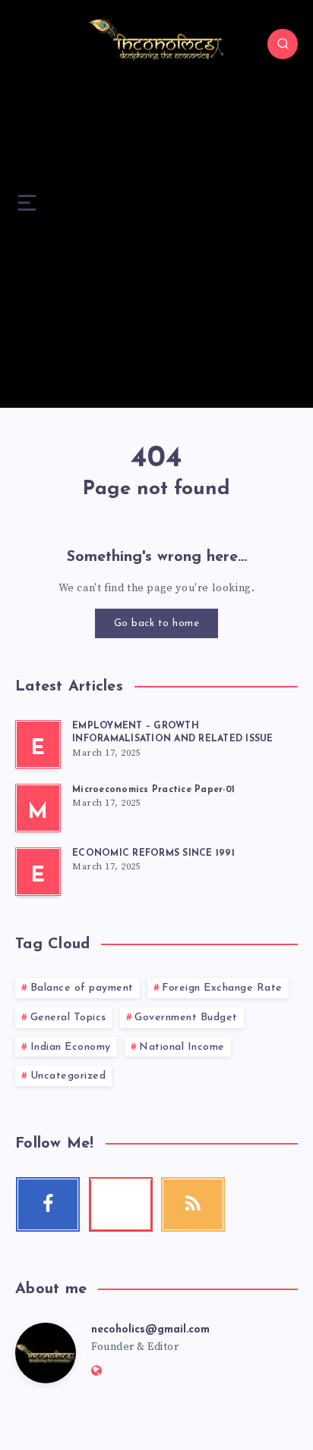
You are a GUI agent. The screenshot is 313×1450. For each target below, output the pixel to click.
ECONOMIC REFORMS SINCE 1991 (153, 853)
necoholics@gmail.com (150, 1330)
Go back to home (157, 623)
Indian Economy (70, 1047)
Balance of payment (82, 988)
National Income (182, 1047)
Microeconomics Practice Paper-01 (153, 789)
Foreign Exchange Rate (222, 988)
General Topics (68, 1017)
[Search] (282, 44)
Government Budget (186, 1017)
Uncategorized (68, 1076)
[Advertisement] (156, 252)
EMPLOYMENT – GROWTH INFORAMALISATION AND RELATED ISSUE (172, 733)
